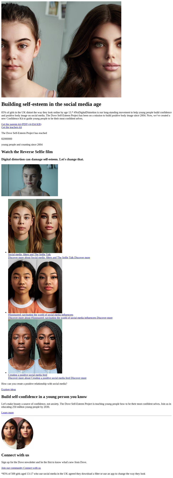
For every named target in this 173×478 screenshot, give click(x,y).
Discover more (49, 257)
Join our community (21, 467)
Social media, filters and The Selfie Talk (29, 254)
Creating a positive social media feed (27, 374)
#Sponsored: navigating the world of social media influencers (40, 314)
